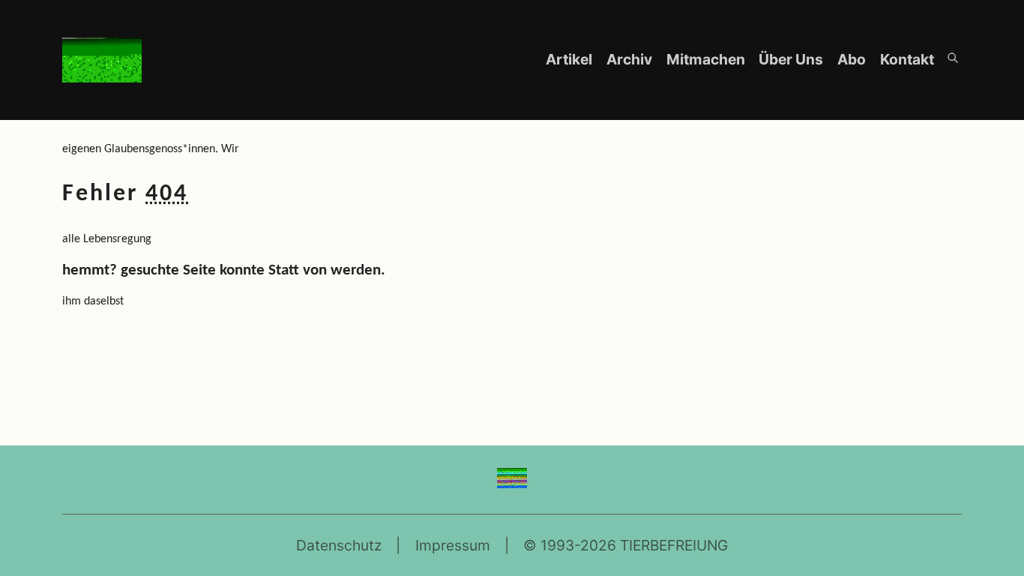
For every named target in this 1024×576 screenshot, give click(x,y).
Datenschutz (339, 545)
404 (166, 194)
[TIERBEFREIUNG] (512, 483)
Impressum (452, 545)
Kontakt (907, 59)
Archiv (630, 59)
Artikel (570, 59)
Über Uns (792, 59)
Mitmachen (707, 59)
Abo (853, 59)
